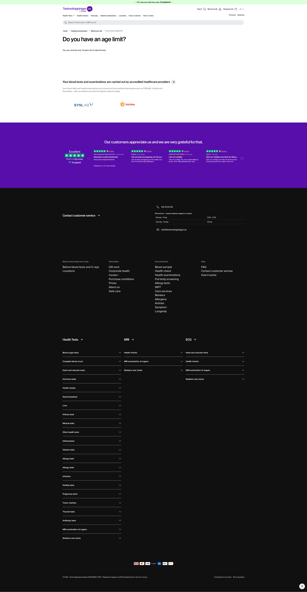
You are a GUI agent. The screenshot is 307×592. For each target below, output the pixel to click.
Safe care (115, 291)
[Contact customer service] (98, 215)
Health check (163, 270)
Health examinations (108, 16)
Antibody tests (69, 520)
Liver (65, 405)
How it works (148, 16)
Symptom (161, 307)
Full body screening (167, 279)
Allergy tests (162, 283)
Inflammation (68, 441)
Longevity (161, 311)
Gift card (114, 267)
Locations (122, 16)
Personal (232, 15)
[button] (153, 22)
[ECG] (194, 339)
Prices (112, 283)
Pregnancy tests (70, 494)
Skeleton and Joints (72, 538)
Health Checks (82, 16)
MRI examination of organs (75, 529)
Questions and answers (79, 31)
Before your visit (96, 31)
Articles (159, 303)
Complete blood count (73, 361)
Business (241, 15)
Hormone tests (69, 379)
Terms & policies (238, 577)
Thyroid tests (69, 512)
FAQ (203, 267)
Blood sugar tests (71, 353)
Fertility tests (68, 485)
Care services (163, 291)
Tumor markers (69, 503)
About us (114, 287)
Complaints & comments (222, 577)
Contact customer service (217, 270)
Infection (67, 476)
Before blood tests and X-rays (81, 267)
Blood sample (163, 267)
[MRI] (132, 339)
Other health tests (71, 432)
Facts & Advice (135, 16)
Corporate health (119, 270)
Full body (94, 16)
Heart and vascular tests (74, 370)
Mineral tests (68, 423)
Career (113, 275)
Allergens (161, 299)
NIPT (158, 287)
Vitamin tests (69, 450)
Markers (160, 295)
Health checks (69, 388)
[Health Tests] (81, 339)
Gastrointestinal (70, 397)
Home (65, 31)
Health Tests (68, 16)
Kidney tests (68, 414)
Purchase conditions (121, 279)
